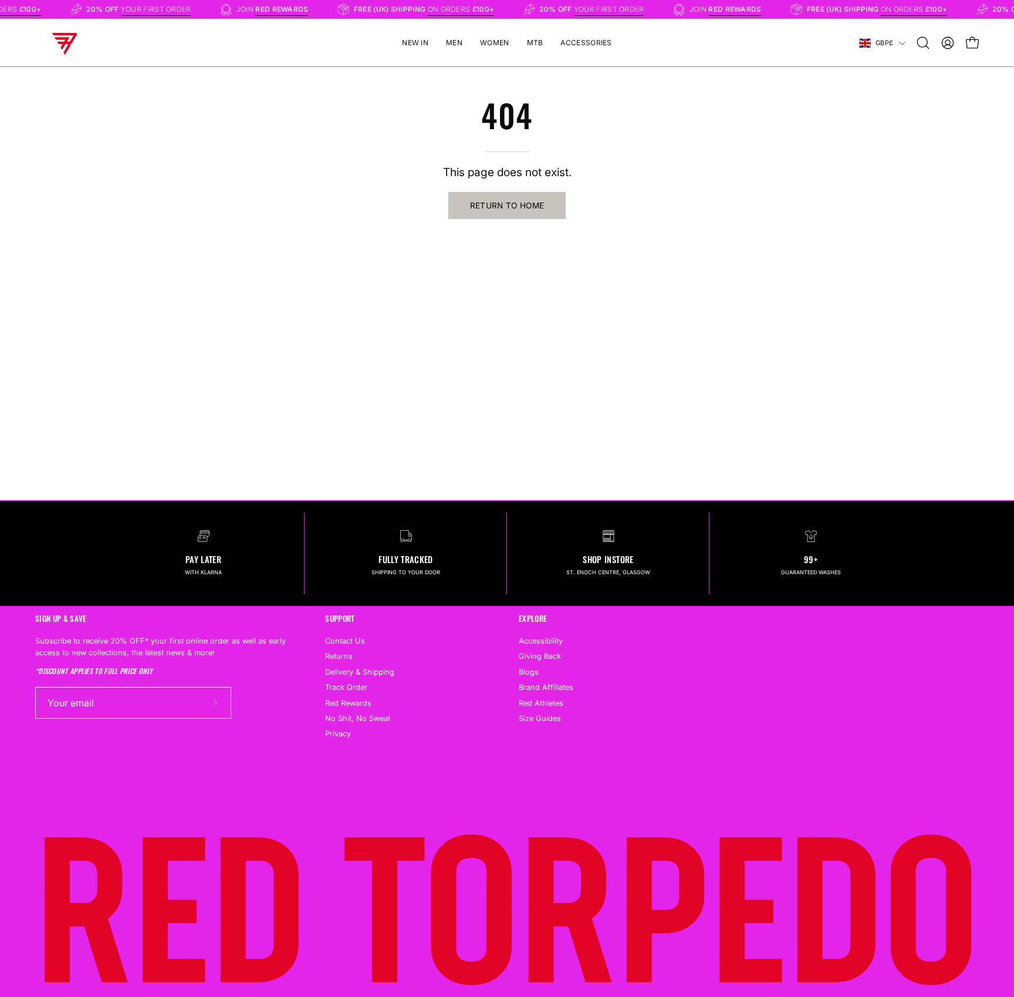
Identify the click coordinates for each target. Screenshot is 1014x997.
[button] (923, 43)
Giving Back (540, 656)
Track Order (346, 687)
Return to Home (507, 205)
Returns (339, 656)
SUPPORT (339, 619)
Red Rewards (348, 702)
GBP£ (884, 43)
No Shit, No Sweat (357, 718)
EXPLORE (533, 619)
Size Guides (540, 718)
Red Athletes (541, 702)
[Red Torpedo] (64, 43)
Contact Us (345, 640)
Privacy (338, 733)
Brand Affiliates (546, 687)
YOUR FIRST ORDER (163, 9)
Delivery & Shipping (359, 671)
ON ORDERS (468, 9)
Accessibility (541, 640)
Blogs (529, 671)
